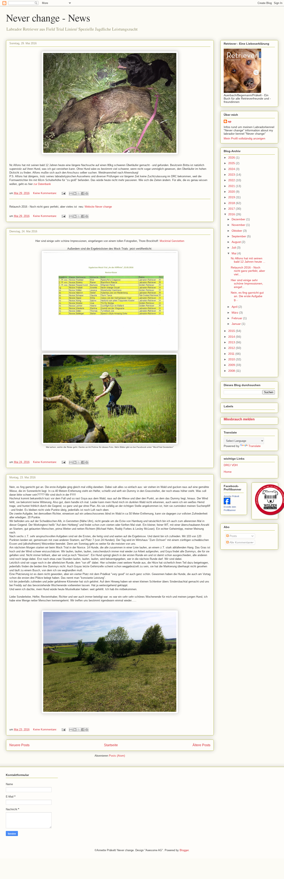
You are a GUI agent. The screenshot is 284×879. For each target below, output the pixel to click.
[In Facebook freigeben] (83, 193)
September (239, 236)
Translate (254, 446)
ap (229, 121)
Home (228, 471)
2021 (232, 186)
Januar (237, 323)
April (235, 306)
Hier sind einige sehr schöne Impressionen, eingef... (247, 283)
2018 (232, 203)
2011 (231, 353)
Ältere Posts (201, 745)
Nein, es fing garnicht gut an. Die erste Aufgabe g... (247, 296)
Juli (234, 247)
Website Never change (98, 206)
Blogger (184, 850)
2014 (232, 336)
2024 (232, 169)
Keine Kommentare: (45, 193)
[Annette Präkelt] (227, 503)
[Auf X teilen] (79, 193)
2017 (232, 208)
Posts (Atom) (117, 755)
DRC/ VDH (231, 465)
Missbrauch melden (239, 419)
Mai (234, 253)
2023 (232, 174)
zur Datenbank (42, 184)
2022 (232, 180)
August (237, 242)
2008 (232, 370)
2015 (232, 330)
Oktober (237, 230)
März (235, 312)
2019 (232, 197)
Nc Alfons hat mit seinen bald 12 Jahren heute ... (248, 260)
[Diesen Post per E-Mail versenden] (71, 193)
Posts (233, 536)
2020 (232, 191)
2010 (232, 359)
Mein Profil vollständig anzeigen (244, 138)
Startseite (111, 745)
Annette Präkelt (231, 496)
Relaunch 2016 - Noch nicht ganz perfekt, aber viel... (248, 271)
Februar (237, 318)
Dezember (239, 219)
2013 (232, 342)
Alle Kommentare (240, 542)
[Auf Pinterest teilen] (87, 193)
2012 (232, 348)
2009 (232, 365)
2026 (232, 157)
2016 (232, 214)
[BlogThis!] (75, 193)
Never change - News (48, 17)
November (239, 225)
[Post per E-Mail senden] (64, 193)
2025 (232, 163)
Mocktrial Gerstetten (172, 241)
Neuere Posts (19, 745)
